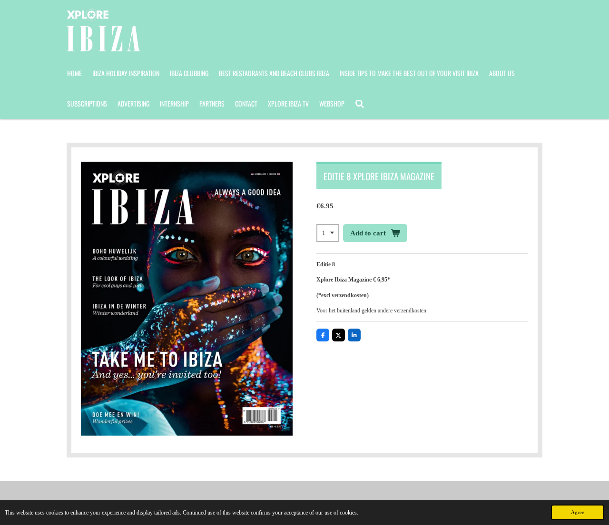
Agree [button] (577, 512)
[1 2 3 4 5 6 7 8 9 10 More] (327, 233)
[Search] (360, 103)
